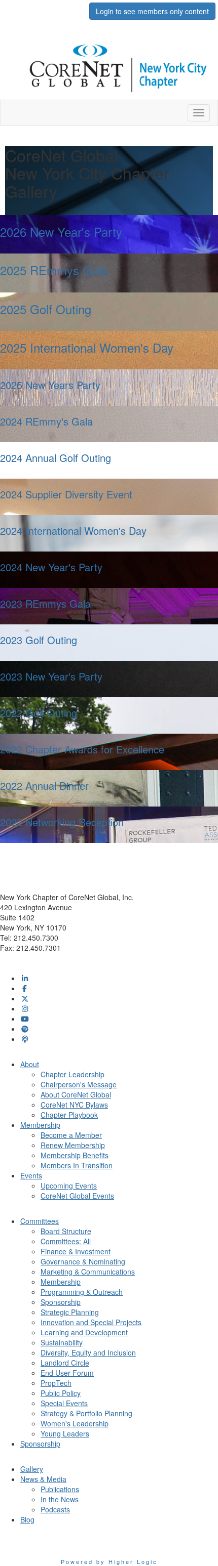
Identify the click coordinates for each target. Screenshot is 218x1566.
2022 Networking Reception (62, 822)
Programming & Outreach (82, 1292)
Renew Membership (73, 1145)
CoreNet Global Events (77, 1196)
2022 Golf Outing (38, 712)
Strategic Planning (70, 1312)
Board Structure (66, 1231)
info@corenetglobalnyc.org (43, 958)
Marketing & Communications (88, 1271)
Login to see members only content (152, 11)
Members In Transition (77, 1165)
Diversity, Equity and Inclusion (88, 1352)
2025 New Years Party (50, 384)
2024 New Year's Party (51, 567)
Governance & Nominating (83, 1261)
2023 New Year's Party (51, 676)
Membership (61, 1282)
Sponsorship (61, 1302)
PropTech (56, 1383)
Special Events (64, 1403)
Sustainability (62, 1342)
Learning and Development (84, 1332)
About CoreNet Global (76, 1094)
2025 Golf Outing (45, 309)
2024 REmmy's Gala (46, 421)
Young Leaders (65, 1433)
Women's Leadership (74, 1423)
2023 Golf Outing (38, 639)
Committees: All (66, 1241)
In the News (60, 1499)
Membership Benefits (74, 1155)
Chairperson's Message (79, 1084)
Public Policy (61, 1393)
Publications (60, 1489)
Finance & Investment (76, 1251)
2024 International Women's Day (73, 530)
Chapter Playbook (69, 1115)
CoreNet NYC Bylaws (74, 1104)
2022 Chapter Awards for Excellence (82, 749)
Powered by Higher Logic (109, 1561)
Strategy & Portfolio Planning (86, 1413)
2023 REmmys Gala (45, 603)
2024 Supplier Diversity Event (66, 494)
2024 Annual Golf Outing (55, 457)
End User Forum (67, 1373)
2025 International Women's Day (86, 347)
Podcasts (55, 1509)
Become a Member (71, 1135)
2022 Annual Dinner (44, 785)
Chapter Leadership (72, 1074)
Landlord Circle (65, 1363)
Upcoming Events (69, 1185)
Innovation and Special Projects (91, 1322)
